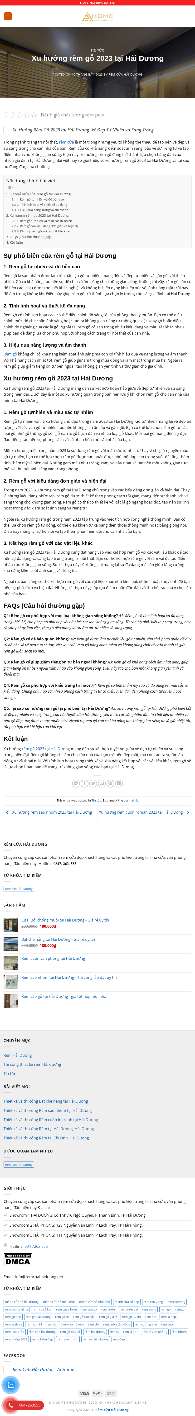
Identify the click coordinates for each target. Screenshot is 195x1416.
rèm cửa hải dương (42, 1332)
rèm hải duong (95, 1332)
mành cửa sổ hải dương (22, 1302)
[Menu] (8, 16)
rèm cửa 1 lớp (14, 1332)
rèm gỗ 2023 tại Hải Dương (45, 748)
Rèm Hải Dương (18, 1055)
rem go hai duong (38, 1317)
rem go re (62, 1317)
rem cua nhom (66, 1309)
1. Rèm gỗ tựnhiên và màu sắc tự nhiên (44, 221)
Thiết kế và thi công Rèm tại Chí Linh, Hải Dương (46, 1138)
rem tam (52, 1324)
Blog (93, 1403)
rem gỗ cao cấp (84, 1317)
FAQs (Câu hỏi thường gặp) (31, 237)
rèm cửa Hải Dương (19, 889)
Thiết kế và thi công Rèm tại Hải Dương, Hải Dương (49, 1128)
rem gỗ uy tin (131, 1317)
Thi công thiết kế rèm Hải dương (32, 1064)
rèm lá (114, 1332)
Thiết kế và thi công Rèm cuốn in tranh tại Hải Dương (51, 1119)
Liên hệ (140, 1403)
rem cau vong (153, 1302)
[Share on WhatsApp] (76, 783)
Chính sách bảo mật (116, 1403)
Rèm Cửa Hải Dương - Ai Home (43, 1369)
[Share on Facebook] (84, 783)
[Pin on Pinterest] (110, 783)
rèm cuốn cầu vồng (116, 1324)
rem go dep (13, 1317)
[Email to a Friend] (102, 783)
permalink (131, 800)
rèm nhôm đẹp (42, 1339)
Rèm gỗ (10, 354)
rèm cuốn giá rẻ (146, 1324)
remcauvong (176, 1302)
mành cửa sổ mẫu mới (59, 1302)
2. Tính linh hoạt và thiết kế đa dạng (42, 204)
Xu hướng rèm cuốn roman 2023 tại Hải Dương (141, 812)
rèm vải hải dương (95, 1339)
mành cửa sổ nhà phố (94, 1302)
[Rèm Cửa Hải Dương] (97, 16)
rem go (166, 1309)
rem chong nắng (16, 1309)
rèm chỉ (93, 1324)
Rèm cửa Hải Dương (125, 74)
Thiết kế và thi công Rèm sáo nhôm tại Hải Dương (48, 1110)
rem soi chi (34, 1324)
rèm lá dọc (130, 1332)
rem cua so (89, 1309)
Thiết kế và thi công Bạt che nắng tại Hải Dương (46, 1101)
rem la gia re (13, 1324)
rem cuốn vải (128, 1309)
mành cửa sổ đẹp (127, 1302)
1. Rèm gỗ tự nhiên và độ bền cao (40, 199)
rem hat (150, 1317)
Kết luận (16, 242)
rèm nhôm (179, 1332)
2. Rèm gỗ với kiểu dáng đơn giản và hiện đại (48, 226)
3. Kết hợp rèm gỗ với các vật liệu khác (43, 231)
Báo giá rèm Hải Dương (68, 1403)
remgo (180, 1309)
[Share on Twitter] (93, 783)
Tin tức (97, 50)
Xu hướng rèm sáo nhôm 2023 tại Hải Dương (51, 812)
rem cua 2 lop (42, 1309)
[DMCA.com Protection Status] (18, 1259)
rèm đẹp (119, 1339)
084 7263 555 (36, 1246)
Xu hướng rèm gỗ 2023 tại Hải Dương (39, 215)
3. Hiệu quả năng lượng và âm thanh (42, 210)
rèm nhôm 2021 (16, 1339)
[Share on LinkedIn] (119, 783)
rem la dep (168, 1317)
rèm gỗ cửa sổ (70, 1332)
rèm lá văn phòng (154, 1332)
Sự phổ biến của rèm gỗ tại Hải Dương (40, 194)
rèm (81, 1324)
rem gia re (149, 1309)
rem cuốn (108, 1309)
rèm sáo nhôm (68, 1339)
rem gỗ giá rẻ (108, 1317)
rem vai (68, 1324)
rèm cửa (66, 142)
